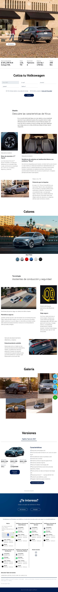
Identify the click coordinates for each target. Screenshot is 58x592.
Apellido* (5, 86)
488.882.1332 (21, 528)
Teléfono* (23, 86)
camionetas (31, 579)
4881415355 (34, 532)
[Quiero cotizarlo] (55, 376)
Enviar (29, 95)
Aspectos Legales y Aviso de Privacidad (9, 579)
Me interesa (11, 44)
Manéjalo (35, 509)
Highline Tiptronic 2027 (29, 439)
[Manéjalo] (55, 381)
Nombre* (42, 82)
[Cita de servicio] (55, 387)
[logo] (29, 5)
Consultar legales (29, 490)
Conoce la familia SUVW (37, 482)
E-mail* (23, 82)
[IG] (36, 555)
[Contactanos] (37, 2)
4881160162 (21, 532)
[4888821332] (55, 392)
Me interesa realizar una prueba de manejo (18, 91)
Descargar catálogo (14, 472)
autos (26, 579)
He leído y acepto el (42, 91)
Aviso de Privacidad (47, 91)
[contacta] (8, 535)
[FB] (36, 552)
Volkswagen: (21, 579)
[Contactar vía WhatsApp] (55, 397)
